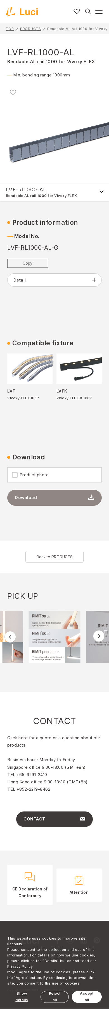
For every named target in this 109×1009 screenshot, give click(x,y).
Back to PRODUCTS (55, 557)
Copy (27, 263)
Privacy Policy (19, 966)
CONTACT (34, 819)
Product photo (34, 474)
